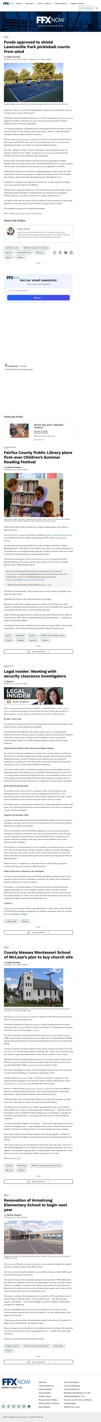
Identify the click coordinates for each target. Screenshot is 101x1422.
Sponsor (10, 681)
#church (9, 1165)
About (18, 3)
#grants (9, 252)
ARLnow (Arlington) (71, 1382)
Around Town (9, 447)
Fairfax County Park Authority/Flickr (28, 213)
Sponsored (8, 666)
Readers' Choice (45, 1396)
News (6, 37)
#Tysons (20, 257)
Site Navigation (44, 1407)
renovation (11, 1264)
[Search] (96, 8)
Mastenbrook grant (40, 166)
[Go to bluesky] (29, 1406)
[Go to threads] (24, 1406)
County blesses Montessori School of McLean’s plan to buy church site (38, 954)
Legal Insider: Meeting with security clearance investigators (35, 673)
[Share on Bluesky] (65, 252)
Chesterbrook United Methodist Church (56, 1035)
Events (40, 3)
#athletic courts (12, 248)
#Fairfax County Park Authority (36, 248)
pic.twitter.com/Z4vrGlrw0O (34, 579)
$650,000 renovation (46, 139)
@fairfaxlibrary (11, 574)
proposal (39, 1272)
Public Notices (60, 3)
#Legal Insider (11, 921)
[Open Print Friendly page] (71, 252)
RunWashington (70, 1403)
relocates (36, 1030)
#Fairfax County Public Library (52, 635)
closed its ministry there (35, 1065)
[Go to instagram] (13, 1406)
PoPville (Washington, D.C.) (74, 1396)
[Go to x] (3, 1406)
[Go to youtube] (19, 1406)
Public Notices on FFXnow (49, 1403)
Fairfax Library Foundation (17, 535)
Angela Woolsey (13, 57)
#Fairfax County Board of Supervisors (46, 1165)
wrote (60, 177)
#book (8, 635)
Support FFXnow (77, 3)
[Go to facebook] (8, 1406)
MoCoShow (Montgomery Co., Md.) (77, 1393)
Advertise (29, 3)
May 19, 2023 (47, 584)
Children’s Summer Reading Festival (58, 535)
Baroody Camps (47, 153)
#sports (9, 257)
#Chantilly (20, 635)
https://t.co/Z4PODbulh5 (15, 579)
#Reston (21, 640)
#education (22, 1165)
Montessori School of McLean (18, 1016)
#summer (33, 640)
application (23, 1078)
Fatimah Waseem (14, 467)
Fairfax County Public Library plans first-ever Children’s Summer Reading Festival (38, 457)
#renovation (58, 1346)
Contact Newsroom (46, 1386)
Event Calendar (45, 1393)
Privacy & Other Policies (48, 1400)
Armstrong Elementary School (34, 1264)
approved (37, 118)
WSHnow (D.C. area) (71, 1407)
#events (32, 635)
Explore (48, 3)
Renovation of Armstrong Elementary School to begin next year (35, 1205)
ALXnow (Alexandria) (72, 1386)
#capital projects (12, 1346)
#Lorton (9, 640)
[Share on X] (60, 252)
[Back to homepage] (8, 3)
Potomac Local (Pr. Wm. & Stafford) (78, 1400)
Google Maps (16, 1158)
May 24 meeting (65, 118)
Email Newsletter (45, 1389)
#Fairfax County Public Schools (36, 1346)
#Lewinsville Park (24, 252)
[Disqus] (38, 337)
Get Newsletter (86, 8)
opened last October (22, 139)
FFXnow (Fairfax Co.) (72, 1389)
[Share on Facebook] (54, 252)
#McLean (39, 252)
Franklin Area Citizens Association (37, 1088)
